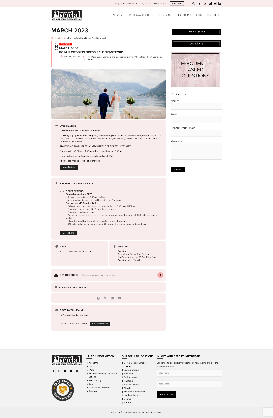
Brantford (122, 251)
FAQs (91, 370)
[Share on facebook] (98, 298)
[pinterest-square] (77, 371)
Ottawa (127, 399)
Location (123, 246)
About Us (118, 15)
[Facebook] (199, 3)
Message (176, 141)
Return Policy (95, 380)
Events (62, 38)
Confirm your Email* (183, 128)
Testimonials (184, 15)
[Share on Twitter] (105, 298)
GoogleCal (80, 287)
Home (54, 38)
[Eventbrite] (210, 3)
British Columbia (131, 384)
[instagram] (59, 371)
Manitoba (128, 380)
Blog (199, 15)
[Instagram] (204, 3)
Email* (174, 114)
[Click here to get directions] (160, 275)
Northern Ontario (132, 395)
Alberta (127, 388)
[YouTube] (215, 3)
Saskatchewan (131, 377)
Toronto (128, 402)
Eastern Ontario (131, 370)
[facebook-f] (53, 371)
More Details (69, 167)
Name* (175, 101)
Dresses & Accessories (140, 15)
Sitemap (93, 391)
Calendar (65, 287)
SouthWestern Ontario (134, 391)
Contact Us (212, 15)
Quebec (128, 366)
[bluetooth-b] (65, 371)
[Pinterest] (220, 3)
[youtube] (71, 371)
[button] (177, 3)
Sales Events (165, 15)
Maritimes (128, 373)
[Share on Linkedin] (112, 298)
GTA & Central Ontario (135, 362)
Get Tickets (68, 232)
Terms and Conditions (99, 387)
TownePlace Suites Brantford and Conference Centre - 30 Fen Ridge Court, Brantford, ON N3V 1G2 (138, 257)
